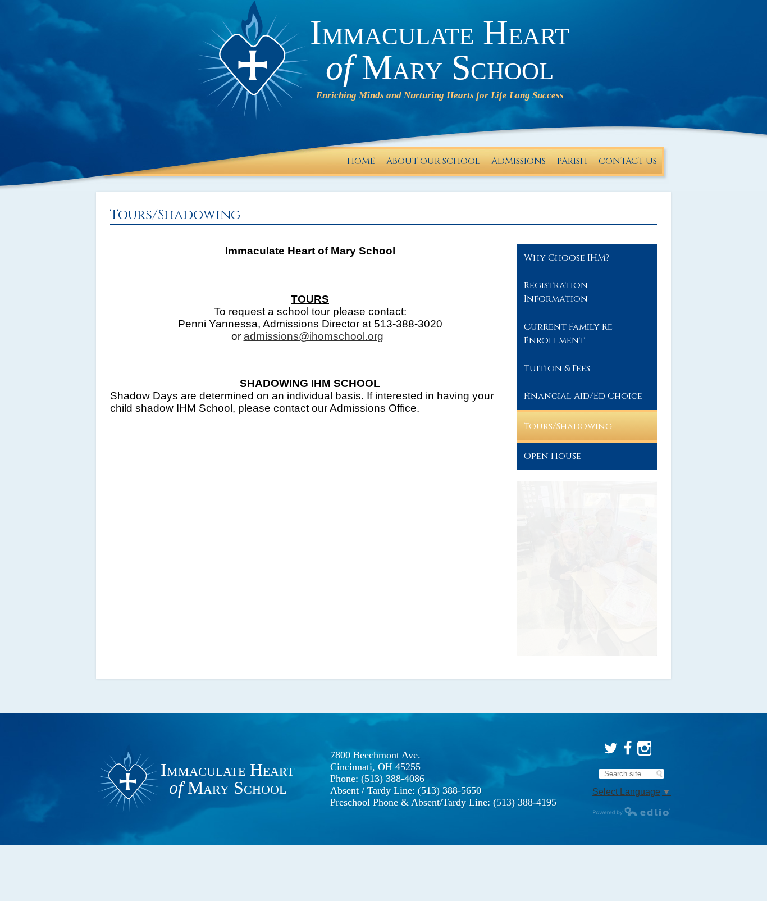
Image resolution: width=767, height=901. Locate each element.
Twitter (611, 748)
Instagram (644, 748)
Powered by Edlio (631, 811)
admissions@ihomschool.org (313, 336)
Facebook (627, 748)
